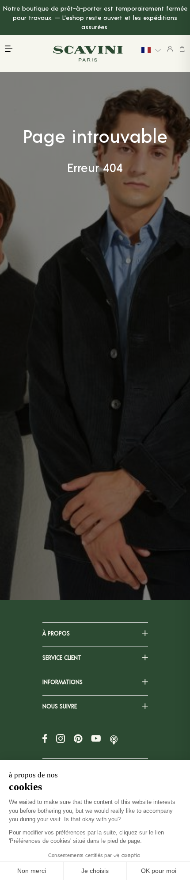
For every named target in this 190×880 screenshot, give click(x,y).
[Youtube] (96, 738)
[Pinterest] (78, 738)
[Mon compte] (170, 48)
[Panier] (182, 48)
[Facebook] (44, 738)
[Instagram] (60, 738)
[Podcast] (114, 738)
